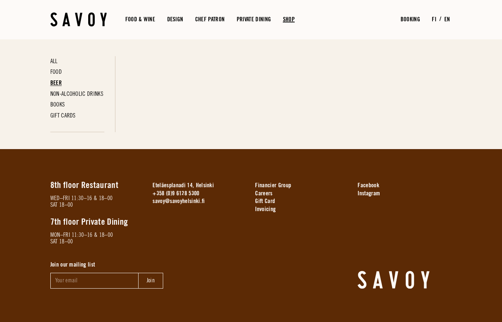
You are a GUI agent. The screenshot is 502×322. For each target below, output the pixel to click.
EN (447, 19)
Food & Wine (140, 19)
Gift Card (265, 201)
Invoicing (265, 209)
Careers (263, 193)
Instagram (369, 193)
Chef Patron (210, 19)
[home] (394, 280)
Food (56, 72)
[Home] (78, 19)
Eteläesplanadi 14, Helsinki (183, 185)
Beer (56, 83)
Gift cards (63, 116)
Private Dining (254, 19)
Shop (289, 19)
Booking (410, 19)
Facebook (368, 185)
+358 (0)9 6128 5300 (176, 193)
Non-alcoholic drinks (76, 94)
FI (434, 19)
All (54, 61)
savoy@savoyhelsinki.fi (179, 201)
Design (175, 19)
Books (57, 105)
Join (151, 280)
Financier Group (273, 185)
